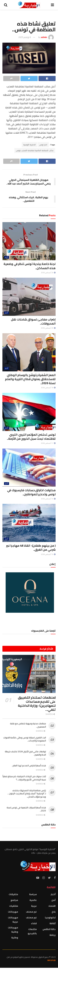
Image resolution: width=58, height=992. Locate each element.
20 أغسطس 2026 (47, 272)
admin (44, 37)
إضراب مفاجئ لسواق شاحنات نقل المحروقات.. (33, 321)
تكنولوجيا (50, 917)
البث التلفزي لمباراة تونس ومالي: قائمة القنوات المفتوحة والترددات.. (24, 739)
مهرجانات (13, 912)
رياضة (52, 935)
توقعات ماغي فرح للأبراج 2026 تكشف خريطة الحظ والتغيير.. (25, 753)
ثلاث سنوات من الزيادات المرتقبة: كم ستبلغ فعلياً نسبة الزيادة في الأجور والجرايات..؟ (24, 778)
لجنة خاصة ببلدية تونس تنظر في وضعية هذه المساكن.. (30, 266)
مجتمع (14, 900)
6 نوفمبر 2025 (24, 37)
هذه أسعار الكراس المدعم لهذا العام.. (29, 765)
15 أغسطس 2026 (47, 498)
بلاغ (54, 912)
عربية (34, 906)
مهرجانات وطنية (13, 929)
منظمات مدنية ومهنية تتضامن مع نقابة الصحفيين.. (28, 725)
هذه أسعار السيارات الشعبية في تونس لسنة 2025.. (26, 809)
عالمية (33, 900)
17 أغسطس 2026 (47, 443)
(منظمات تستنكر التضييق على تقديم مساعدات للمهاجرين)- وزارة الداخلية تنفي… (37, 703)
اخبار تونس (43, 145)
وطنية (14, 937)
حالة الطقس (49, 929)
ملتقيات (13, 906)
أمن (53, 900)
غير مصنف (31, 912)
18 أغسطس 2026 (47, 387)
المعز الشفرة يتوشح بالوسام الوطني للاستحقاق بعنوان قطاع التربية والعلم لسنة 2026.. (30, 379)
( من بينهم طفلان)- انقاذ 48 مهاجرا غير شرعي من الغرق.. (31, 547)
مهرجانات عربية (13, 919)
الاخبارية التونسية (29, 145)
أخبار (6, 257)
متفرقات (13, 894)
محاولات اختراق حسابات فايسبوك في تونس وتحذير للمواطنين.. (31, 492)
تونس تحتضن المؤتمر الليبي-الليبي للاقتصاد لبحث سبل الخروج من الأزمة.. (31, 436)
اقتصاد (52, 906)
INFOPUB (51, 960)
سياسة (33, 894)
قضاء (34, 923)
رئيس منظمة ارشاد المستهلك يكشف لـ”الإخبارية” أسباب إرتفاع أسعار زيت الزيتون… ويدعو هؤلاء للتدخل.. (26, 793)
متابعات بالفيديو (32, 931)
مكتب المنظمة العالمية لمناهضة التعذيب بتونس (34, 150)
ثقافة (52, 923)
